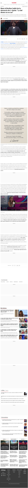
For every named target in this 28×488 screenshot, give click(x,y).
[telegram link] (3, 475)
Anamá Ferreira (22, 4)
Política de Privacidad (25, 473)
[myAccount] (26, 2)
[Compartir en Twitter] (21, 39)
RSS (8, 480)
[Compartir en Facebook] (19, 39)
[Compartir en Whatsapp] (17, 39)
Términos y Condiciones (24, 471)
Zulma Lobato (7, 4)
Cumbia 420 (20, 281)
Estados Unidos (8, 474)
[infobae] (14, 3)
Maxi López (19, 4)
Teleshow (2, 6)
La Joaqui (11, 4)
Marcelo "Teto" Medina (14, 4)
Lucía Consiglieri (5, 18)
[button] (14, 27)
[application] (14, 27)
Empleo (14, 472)
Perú (19, 475)
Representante (16, 281)
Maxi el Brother (3, 281)
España (8, 473)
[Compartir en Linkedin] (22, 39)
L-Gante (7, 281)
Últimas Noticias (8, 479)
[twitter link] (3, 473)
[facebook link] (1, 473)
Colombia (9, 472)
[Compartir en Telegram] (24, 39)
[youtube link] (1, 475)
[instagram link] (4, 473)
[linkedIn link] (4, 475)
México (8, 475)
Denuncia (11, 281)
